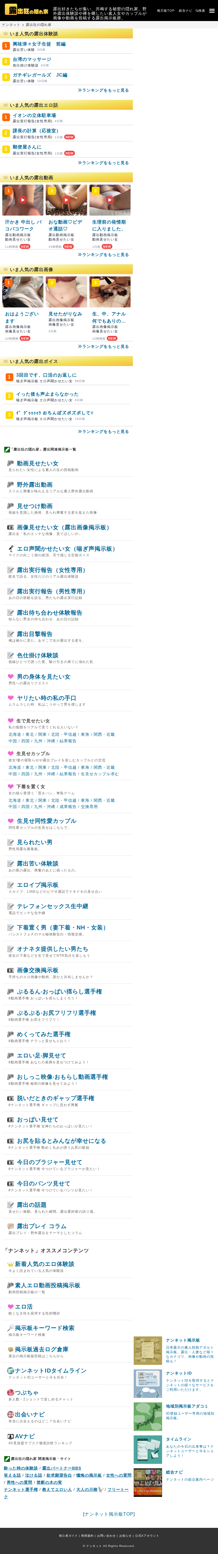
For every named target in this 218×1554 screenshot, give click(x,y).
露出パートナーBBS (61, 1468)
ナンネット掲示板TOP (109, 1514)
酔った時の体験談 (21, 1468)
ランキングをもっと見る (105, 90)
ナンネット (11, 25)
